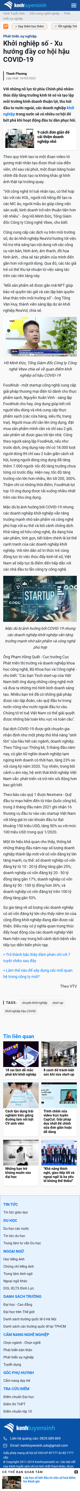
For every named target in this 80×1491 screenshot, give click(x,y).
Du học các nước (16, 1229)
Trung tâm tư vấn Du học (22, 1243)
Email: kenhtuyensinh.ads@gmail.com (39, 1445)
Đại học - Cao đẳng (17, 1305)
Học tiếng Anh (14, 1259)
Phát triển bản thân (17, 1350)
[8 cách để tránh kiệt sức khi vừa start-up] (59, 1060)
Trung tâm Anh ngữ (18, 1274)
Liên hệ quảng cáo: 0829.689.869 (35, 1438)
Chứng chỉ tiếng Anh (18, 1266)
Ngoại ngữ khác (15, 1281)
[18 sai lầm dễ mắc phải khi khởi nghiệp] (21, 1060)
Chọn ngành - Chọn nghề (22, 1343)
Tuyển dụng (12, 1365)
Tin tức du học (14, 1236)
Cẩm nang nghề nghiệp (44, 13)
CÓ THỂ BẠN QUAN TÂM (22, 1472)
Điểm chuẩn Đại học (18, 1397)
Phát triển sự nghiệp (18, 1357)
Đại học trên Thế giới (19, 1312)
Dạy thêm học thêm (31, 26)
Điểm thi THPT (14, 1404)
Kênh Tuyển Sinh (14, 13)
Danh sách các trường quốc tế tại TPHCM (34, 1326)
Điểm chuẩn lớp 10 (17, 1411)
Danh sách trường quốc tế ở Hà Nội (29, 1319)
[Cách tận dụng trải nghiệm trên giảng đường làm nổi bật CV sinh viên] (21, 1109)
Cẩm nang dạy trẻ (16, 1381)
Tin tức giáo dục (15, 1212)
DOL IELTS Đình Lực (18, 1288)
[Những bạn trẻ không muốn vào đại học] (21, 1163)
